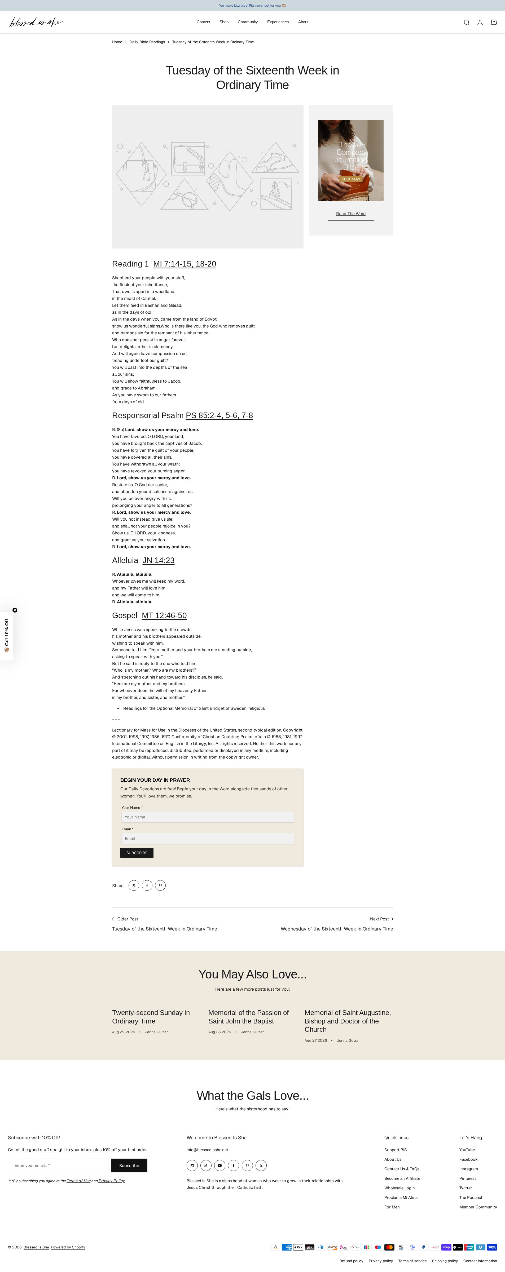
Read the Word (351, 213)
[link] (134, 885)
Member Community (478, 1206)
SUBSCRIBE (136, 852)
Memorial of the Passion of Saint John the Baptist (248, 1017)
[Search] (466, 22)
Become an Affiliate (402, 1178)
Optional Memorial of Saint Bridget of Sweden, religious (211, 708)
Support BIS (395, 1149)
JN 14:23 (159, 560)
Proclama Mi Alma (401, 1197)
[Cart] (494, 22)
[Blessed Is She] (36, 22)
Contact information (480, 1260)
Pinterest (467, 1178)
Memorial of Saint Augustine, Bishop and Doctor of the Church (348, 1021)
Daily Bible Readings (147, 41)
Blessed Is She (36, 1247)
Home (117, 41)
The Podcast (470, 1197)
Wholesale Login (399, 1187)
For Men (392, 1206)
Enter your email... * (32, 1165)
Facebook (468, 1159)
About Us (393, 1159)
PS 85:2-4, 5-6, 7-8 (219, 415)
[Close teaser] (14, 610)
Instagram (468, 1168)
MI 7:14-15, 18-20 (184, 263)
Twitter (465, 1187)
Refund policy (351, 1260)
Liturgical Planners (248, 5)
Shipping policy (445, 1260)
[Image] (351, 160)
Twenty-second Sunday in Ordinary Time (151, 1017)
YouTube (467, 1149)
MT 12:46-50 (164, 615)
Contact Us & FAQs (401, 1168)
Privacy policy (381, 1260)
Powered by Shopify (68, 1247)
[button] (6, 636)
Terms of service (412, 1260)
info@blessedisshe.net (207, 1149)
